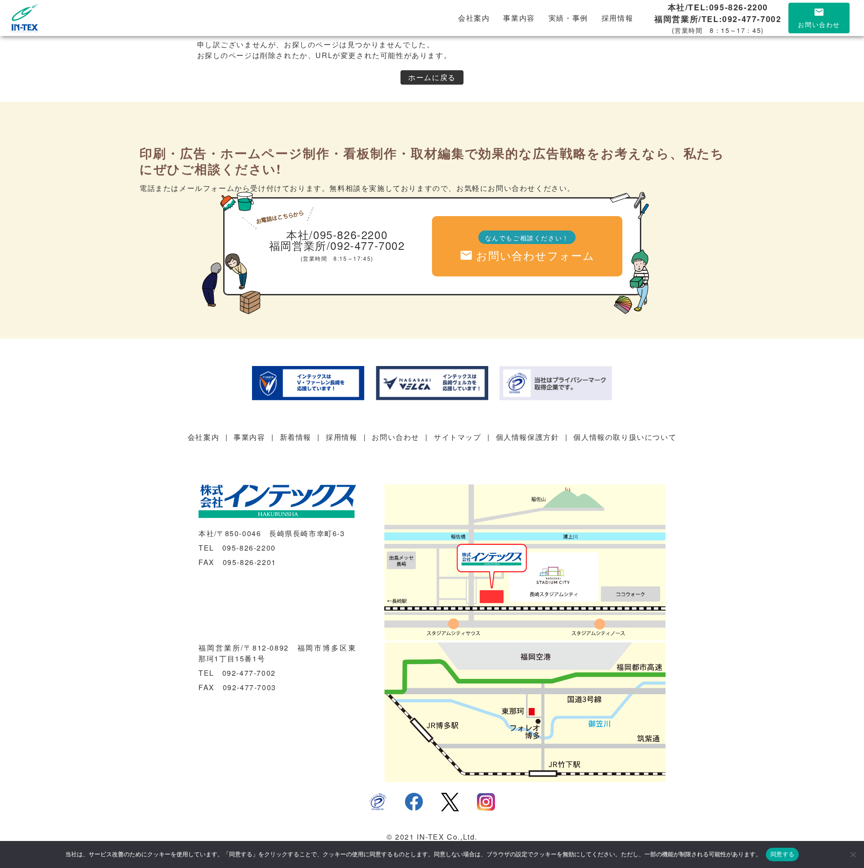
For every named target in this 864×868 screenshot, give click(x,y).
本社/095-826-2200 (336, 234)
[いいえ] (852, 854)
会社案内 (474, 18)
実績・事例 (568, 18)
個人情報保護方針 (527, 437)
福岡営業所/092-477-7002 (337, 245)
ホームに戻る (432, 77)
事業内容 (519, 18)
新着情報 (295, 437)
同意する (782, 854)
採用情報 (617, 18)
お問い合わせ (395, 437)
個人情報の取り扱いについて (624, 437)
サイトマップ (458, 437)
